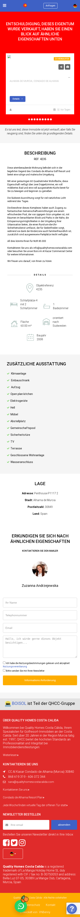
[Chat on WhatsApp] (21, 906)
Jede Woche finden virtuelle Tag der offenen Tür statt (35, 805)
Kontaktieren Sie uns (15, 789)
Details (16, 99)
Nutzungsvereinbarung (15, 666)
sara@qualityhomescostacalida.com (31, 781)
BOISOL (19, 703)
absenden (64, 824)
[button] (13, 854)
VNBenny (44, 912)
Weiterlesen (10, 755)
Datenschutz (32, 904)
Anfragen (50, 5)
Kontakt (50, 904)
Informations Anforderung (40, 680)
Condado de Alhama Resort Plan (23, 797)
